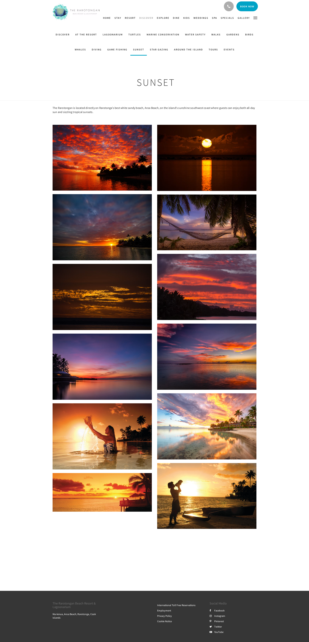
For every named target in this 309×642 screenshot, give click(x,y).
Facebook (219, 610)
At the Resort (86, 34)
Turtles (134, 34)
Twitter (218, 626)
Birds (249, 34)
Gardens (232, 34)
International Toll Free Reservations (176, 605)
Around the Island (188, 49)
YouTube (219, 632)
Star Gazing (159, 49)
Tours (213, 49)
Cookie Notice (164, 621)
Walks (216, 34)
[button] (255, 17)
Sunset (138, 49)
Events (229, 49)
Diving (97, 49)
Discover (63, 34)
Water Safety (195, 34)
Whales (80, 49)
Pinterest (219, 621)
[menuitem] (108, 18)
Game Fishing (117, 49)
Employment (164, 610)
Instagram (219, 616)
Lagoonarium (113, 34)
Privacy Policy (164, 616)
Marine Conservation (163, 34)
